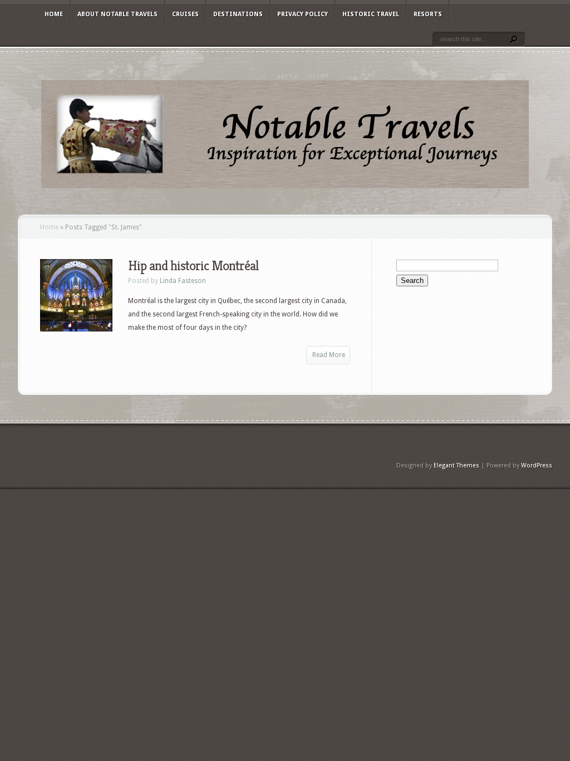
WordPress (536, 465)
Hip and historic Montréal (193, 265)
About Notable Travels (117, 14)
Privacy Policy (302, 14)
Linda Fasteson (183, 281)
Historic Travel (370, 14)
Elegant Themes (456, 465)
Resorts (428, 14)
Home (54, 14)
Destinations (238, 14)
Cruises (185, 14)
